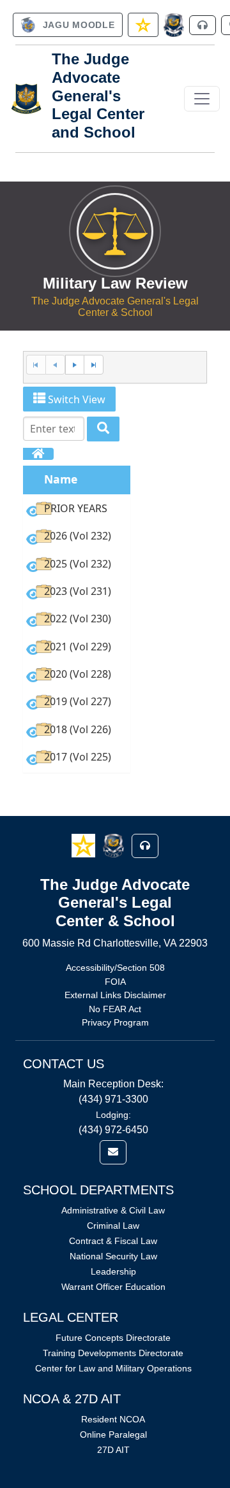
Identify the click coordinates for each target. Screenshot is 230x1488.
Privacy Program (115, 1022)
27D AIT (113, 1450)
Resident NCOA (113, 1419)
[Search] (103, 429)
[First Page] (35, 365)
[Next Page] (74, 365)
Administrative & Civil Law (113, 1210)
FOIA (115, 981)
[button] (85, 845)
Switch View (75, 399)
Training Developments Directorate (113, 1353)
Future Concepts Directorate (113, 1338)
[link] (68, 25)
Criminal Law (113, 1225)
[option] (76, 510)
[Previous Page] (55, 365)
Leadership (113, 1271)
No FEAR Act (115, 1009)
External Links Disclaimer (115, 995)
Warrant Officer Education (113, 1287)
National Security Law (113, 1256)
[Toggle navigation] (202, 98)
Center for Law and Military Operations (113, 1368)
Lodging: (113, 1115)
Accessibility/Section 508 (115, 967)
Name (60, 479)
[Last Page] (93, 365)
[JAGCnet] (174, 25)
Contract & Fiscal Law (113, 1241)
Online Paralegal (113, 1434)
